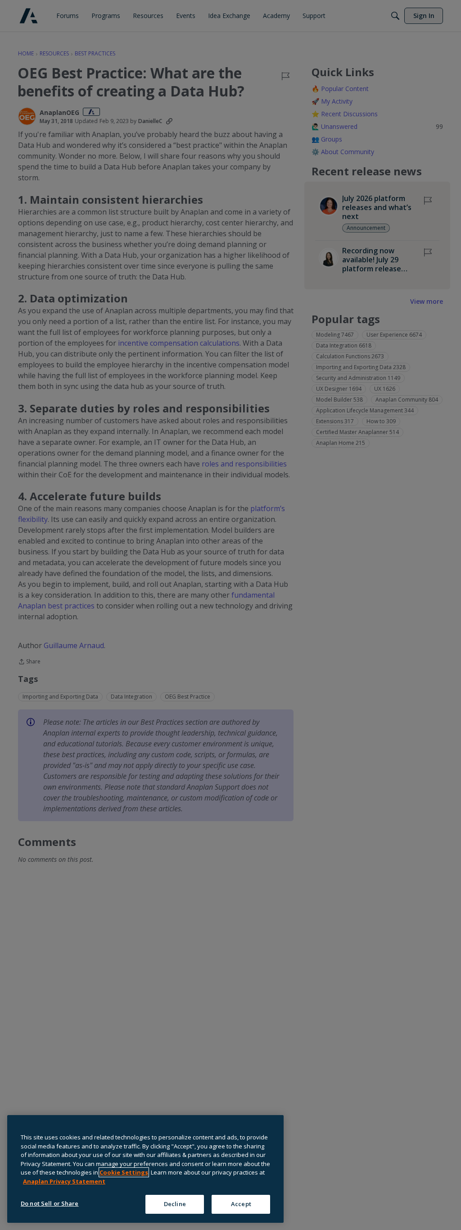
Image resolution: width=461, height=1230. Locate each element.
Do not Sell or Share (50, 1203)
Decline (175, 1204)
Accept (241, 1204)
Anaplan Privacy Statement (64, 1181)
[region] (145, 1169)
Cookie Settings (123, 1172)
